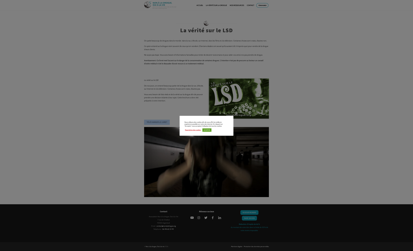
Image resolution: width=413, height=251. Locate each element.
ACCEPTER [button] (207, 130)
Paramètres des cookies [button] (193, 130)
